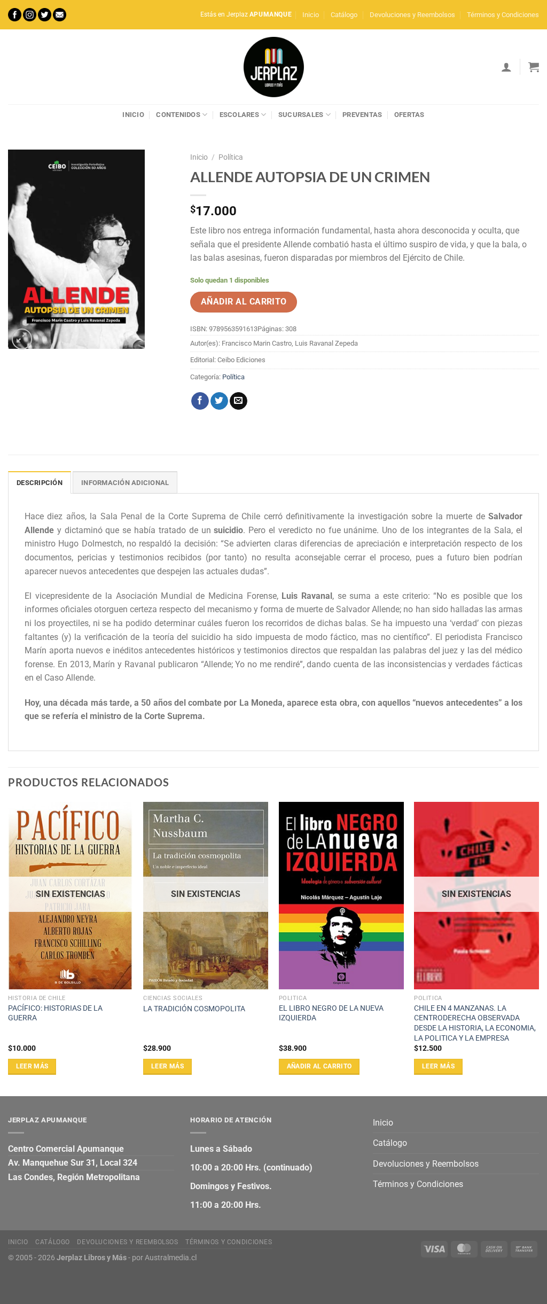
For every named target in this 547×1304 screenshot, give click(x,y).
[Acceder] (506, 67)
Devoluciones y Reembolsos (412, 15)
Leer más (32, 1066)
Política (230, 157)
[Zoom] (22, 339)
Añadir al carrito (244, 302)
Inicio (310, 15)
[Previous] (9, 948)
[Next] (538, 948)
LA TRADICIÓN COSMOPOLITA (194, 1008)
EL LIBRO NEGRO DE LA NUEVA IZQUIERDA (331, 1013)
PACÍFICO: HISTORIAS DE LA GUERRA (55, 1013)
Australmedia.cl (171, 1257)
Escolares (239, 115)
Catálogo (344, 15)
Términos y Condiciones (503, 15)
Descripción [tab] (39, 483)
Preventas (362, 115)
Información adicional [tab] (125, 483)
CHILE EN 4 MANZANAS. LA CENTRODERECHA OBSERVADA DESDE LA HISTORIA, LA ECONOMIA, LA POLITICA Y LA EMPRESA (475, 1023)
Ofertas (409, 115)
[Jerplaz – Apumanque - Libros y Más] (273, 66)
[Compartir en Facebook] (200, 401)
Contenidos (178, 115)
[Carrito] (533, 67)
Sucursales (301, 115)
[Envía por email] (238, 401)
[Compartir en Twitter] (219, 401)
